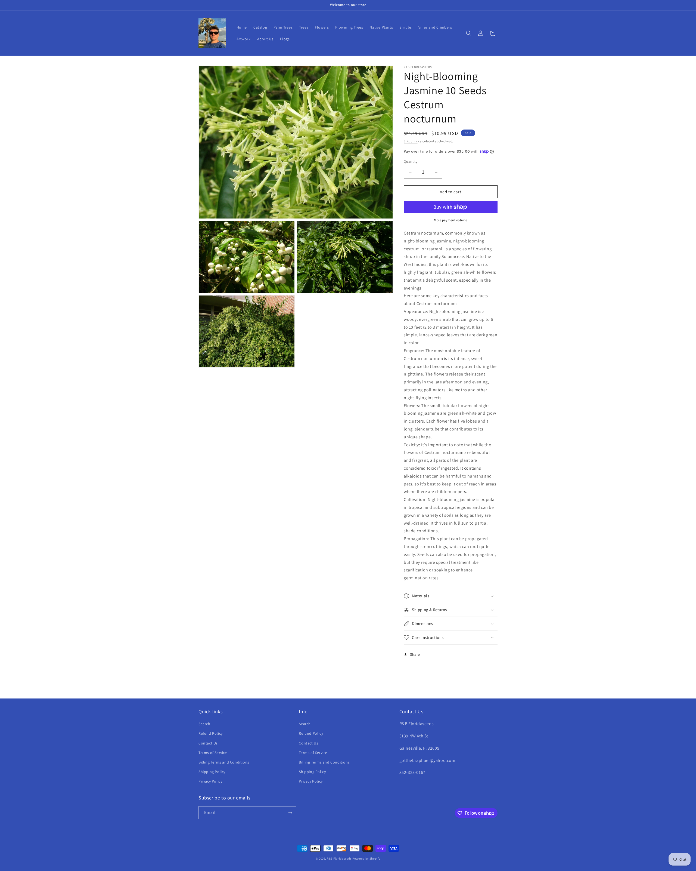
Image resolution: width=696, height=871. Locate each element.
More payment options (450, 220)
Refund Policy (210, 733)
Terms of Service (212, 752)
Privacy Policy (210, 781)
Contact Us (208, 743)
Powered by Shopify (366, 858)
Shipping (411, 141)
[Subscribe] (290, 812)
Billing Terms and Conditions (223, 762)
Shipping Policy (211, 771)
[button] (469, 33)
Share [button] (415, 654)
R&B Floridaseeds (339, 858)
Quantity (410, 161)
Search (204, 723)
